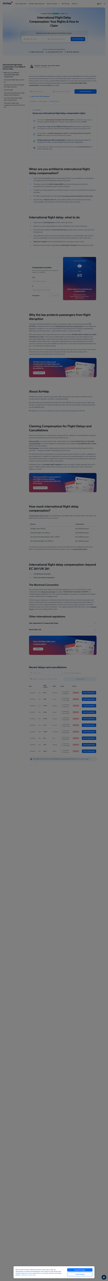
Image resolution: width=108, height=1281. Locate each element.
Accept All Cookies (79, 1270)
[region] (54, 1272)
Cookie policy (24, 1275)
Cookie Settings (79, 1274)
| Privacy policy (32, 1275)
